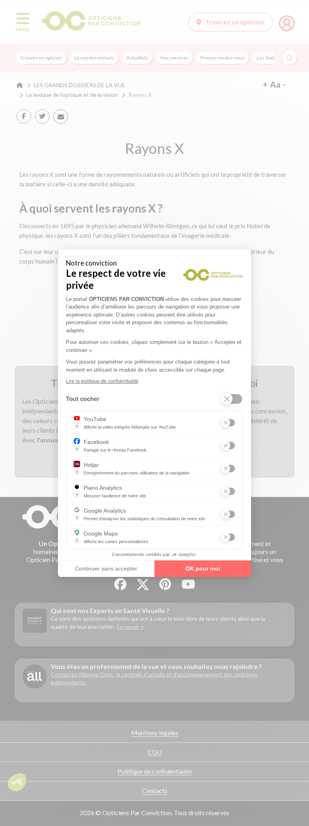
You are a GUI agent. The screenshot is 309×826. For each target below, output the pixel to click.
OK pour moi (202, 568)
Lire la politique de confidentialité (102, 381)
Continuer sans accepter (106, 568)
